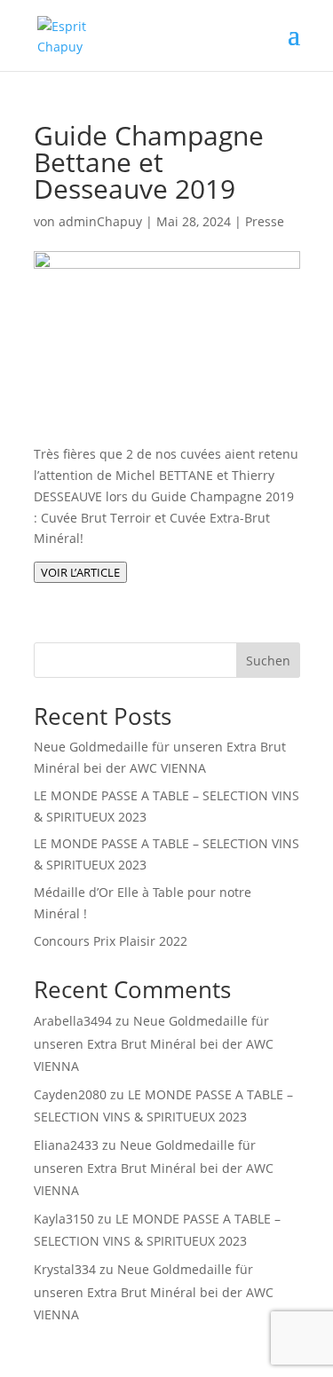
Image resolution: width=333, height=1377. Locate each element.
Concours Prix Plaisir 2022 (110, 940)
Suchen (268, 660)
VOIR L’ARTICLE (80, 572)
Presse (264, 221)
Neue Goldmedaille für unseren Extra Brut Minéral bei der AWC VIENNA (154, 1043)
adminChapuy (100, 221)
